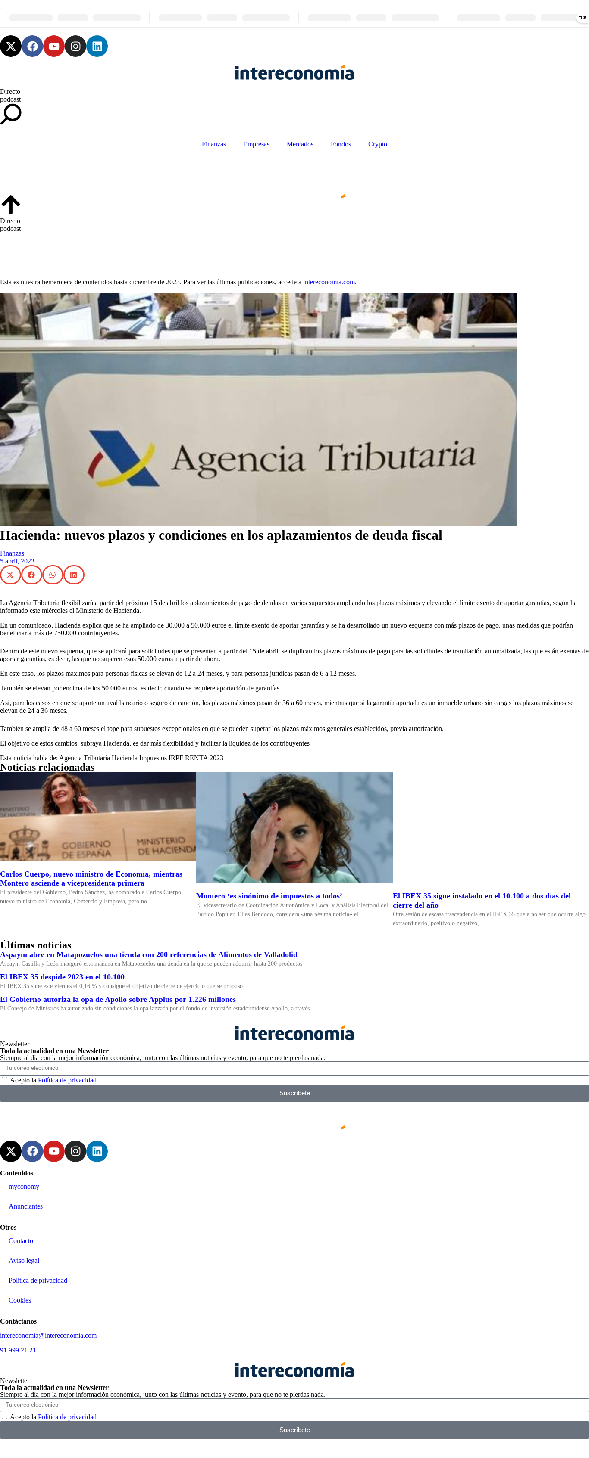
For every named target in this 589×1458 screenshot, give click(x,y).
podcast (10, 99)
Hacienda (125, 758)
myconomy (24, 1186)
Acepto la (53, 1080)
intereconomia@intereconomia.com (48, 1335)
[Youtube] (54, 46)
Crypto (377, 144)
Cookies (20, 1300)
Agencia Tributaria (84, 758)
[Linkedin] (97, 46)
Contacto (21, 1240)
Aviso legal (24, 1260)
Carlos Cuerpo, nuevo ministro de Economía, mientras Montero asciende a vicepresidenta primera (91, 878)
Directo (10, 91)
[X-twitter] (11, 46)
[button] (10, 574)
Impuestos (153, 758)
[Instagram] (75, 46)
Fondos (341, 144)
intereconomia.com (329, 282)
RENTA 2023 (204, 758)
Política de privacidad (67, 1080)
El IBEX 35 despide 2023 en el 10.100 (62, 977)
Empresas (256, 144)
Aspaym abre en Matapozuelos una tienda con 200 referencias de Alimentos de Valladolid (149, 954)
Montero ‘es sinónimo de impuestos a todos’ (269, 896)
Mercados (300, 144)
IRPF (176, 758)
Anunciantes (26, 1206)
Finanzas (214, 144)
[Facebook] (32, 46)
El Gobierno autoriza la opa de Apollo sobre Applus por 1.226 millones (118, 999)
